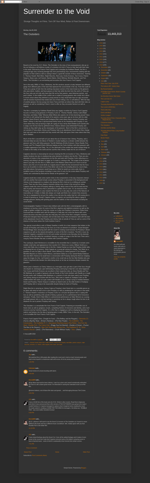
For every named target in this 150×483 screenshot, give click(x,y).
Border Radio (105, 138)
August (103, 78)
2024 (101, 48)
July (102, 81)
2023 (101, 51)
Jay (30, 354)
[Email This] (51, 340)
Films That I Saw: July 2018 (109, 83)
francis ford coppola (60, 342)
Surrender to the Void (56, 11)
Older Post (86, 452)
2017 (101, 158)
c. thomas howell (33, 342)
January (104, 155)
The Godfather (74, 321)
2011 (101, 175)
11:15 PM (32, 428)
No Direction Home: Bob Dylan (110, 96)
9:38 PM (31, 412)
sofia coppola (45, 344)
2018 (101, 65)
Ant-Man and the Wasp (108, 128)
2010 (101, 177)
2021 (101, 57)
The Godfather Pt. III (73, 327)
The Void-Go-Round (120, 221)
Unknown (32, 368)
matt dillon (69, 342)
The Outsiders (105, 125)
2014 (101, 167)
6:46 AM (31, 373)
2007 (101, 183)
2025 (101, 46)
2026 (101, 43)
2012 (101, 172)
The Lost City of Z (106, 99)
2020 (101, 59)
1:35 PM (31, 362)
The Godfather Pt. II (40, 323)
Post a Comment (31, 448)
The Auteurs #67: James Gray (110, 86)
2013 (101, 169)
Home (57, 452)
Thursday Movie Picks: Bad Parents (112, 104)
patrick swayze (77, 342)
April (102, 147)
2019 (101, 62)
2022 (101, 54)
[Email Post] (46, 339)
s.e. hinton (38, 344)
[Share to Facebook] (57, 340)
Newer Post (27, 452)
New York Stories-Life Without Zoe (53, 327)
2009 (101, 180)
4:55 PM (31, 393)
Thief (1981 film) (106, 110)
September (104, 75)
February (104, 152)
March (103, 149)
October (103, 73)
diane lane (42, 342)
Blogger (83, 468)
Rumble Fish (32, 325)
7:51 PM (31, 444)
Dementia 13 (83, 319)
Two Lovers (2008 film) (108, 107)
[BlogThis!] (53, 340)
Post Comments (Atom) (39, 455)
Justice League (106, 115)
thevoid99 (32, 380)
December (104, 67)
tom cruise (53, 344)
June (103, 141)
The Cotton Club (43, 325)
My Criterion (119, 218)
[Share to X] (55, 340)
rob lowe (32, 344)
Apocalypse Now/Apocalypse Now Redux (63, 323)
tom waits (59, 344)
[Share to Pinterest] (59, 340)
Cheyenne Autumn (107, 122)
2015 (101, 164)
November (104, 70)
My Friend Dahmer (107, 89)
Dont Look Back (106, 112)
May (102, 144)
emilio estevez (49, 342)
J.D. (30, 399)
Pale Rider (104, 135)
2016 (101, 161)
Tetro (73, 329)
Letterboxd (119, 216)
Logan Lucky (105, 101)
